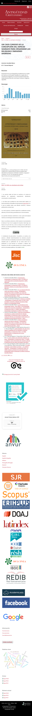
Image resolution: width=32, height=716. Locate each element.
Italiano (4, 460)
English (4, 456)
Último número (11, 22)
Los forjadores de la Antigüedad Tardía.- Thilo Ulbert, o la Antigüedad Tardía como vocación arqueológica (16, 306)
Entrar (30, 1)
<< (2, 355)
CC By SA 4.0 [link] (25, 203)
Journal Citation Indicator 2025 (12, 417)
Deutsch (4, 465)
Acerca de (26, 22)
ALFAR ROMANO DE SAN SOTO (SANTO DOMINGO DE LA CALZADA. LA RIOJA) (17, 329)
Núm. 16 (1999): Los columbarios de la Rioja (11, 40)
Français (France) (6, 467)
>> (11, 355)
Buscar (16, 34)
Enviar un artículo (7, 642)
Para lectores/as (5, 630)
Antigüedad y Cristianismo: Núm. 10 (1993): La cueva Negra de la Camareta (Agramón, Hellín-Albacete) (16, 281)
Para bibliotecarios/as (7, 635)
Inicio (3, 22)
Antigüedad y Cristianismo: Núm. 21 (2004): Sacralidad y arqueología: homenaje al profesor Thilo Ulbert (17, 309)
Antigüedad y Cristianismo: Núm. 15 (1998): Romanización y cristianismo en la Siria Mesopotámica (15, 333)
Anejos (16, 28)
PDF (28, 57)
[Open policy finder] (16, 255)
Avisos (27, 25)
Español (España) (6, 458)
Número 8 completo (25, 298)
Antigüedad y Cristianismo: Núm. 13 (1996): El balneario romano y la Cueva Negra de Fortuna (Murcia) (16, 287)
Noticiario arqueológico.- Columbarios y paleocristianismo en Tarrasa (17, 313)
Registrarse (24, 1)
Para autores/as (5, 633)
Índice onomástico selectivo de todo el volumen (15, 320)
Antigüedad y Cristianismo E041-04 (16, 361)
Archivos (19, 22)
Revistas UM (17, 1)
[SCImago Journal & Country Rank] (11, 374)
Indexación (20, 25)
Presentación (21, 277)
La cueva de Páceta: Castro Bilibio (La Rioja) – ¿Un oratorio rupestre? (17, 347)
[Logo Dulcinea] (16, 264)
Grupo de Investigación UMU (16, 360)
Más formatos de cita (7, 178)
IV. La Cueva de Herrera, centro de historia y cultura (17, 290)
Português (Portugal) (7, 462)
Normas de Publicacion (9, 25)
